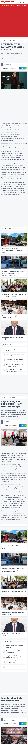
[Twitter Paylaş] (22, 68)
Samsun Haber (11, 40)
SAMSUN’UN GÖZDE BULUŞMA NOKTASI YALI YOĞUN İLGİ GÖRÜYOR (14, 6)
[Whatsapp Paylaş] (25, 68)
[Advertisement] (14, 23)
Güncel (9, 694)
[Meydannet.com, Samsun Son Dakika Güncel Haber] (8, 2)
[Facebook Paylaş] (20, 68)
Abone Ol (5, 68)
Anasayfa (4, 40)
